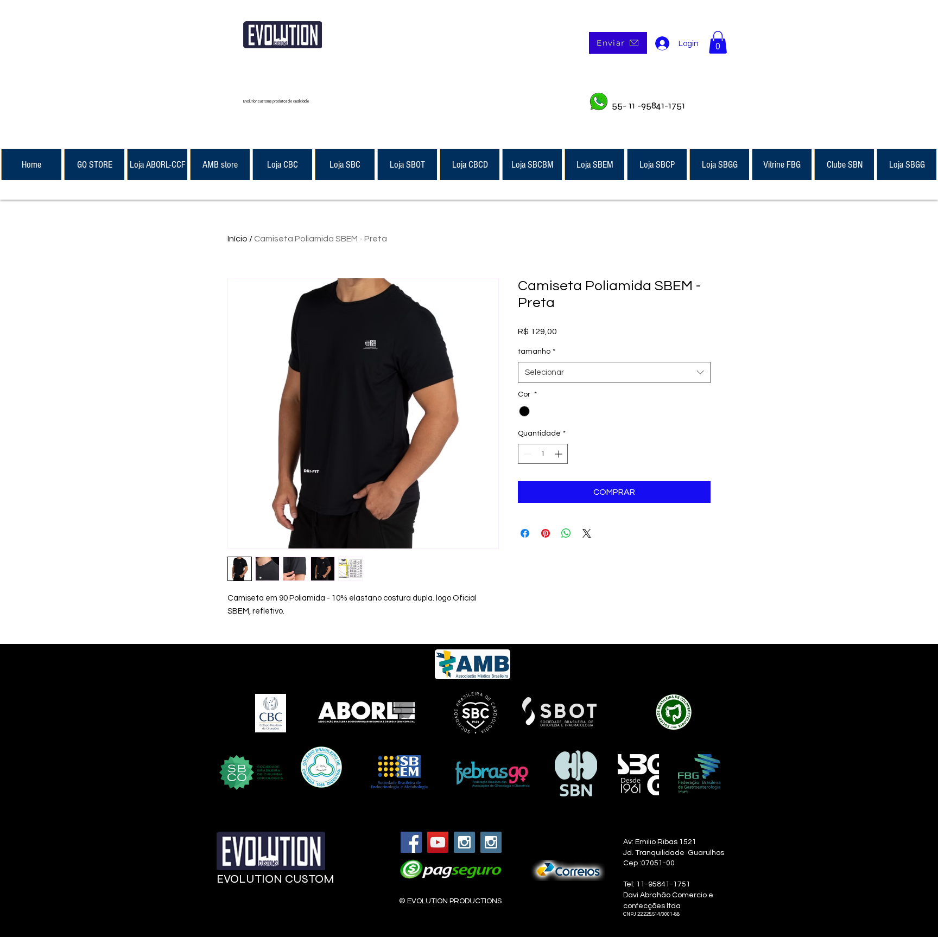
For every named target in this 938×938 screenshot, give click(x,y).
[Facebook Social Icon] (411, 842)
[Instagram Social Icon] (464, 842)
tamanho (536, 351)
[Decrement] (526, 453)
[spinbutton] (543, 453)
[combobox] (614, 372)
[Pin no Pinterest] (545, 533)
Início (237, 238)
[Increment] (559, 453)
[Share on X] (586, 533)
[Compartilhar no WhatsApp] (566, 533)
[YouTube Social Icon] (437, 842)
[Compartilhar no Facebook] (524, 533)
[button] (717, 42)
